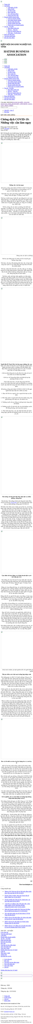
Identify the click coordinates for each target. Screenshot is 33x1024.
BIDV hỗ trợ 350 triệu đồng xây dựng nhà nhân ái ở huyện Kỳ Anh (18, 918)
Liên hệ (3, 951)
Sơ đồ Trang (7, 997)
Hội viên (3, 943)
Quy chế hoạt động (13, 75)
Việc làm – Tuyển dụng (14, 94)
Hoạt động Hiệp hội (13, 89)
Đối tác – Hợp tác (13, 91)
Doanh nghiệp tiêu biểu (14, 85)
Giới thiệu (7, 6)
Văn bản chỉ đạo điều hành (8, 945)
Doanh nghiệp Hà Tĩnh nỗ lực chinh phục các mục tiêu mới (17, 900)
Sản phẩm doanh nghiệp (14, 82)
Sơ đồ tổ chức (11, 72)
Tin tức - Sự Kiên (5, 938)
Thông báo (4, 954)
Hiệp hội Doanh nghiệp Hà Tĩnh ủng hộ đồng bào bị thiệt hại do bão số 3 (17, 910)
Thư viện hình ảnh (6, 946)
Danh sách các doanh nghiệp (16, 86)
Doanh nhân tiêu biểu (14, 83)
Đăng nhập (7, 1000)
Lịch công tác (4, 932)
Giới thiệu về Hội (12, 69)
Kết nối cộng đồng (9, 38)
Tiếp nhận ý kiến (5, 953)
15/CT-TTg (14, 502)
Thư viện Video (5, 948)
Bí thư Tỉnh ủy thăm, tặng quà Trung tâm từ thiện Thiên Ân (17, 896)
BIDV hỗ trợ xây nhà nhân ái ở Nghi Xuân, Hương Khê (17, 922)
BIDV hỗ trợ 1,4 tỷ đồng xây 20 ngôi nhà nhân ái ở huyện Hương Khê (18, 926)
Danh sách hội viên (13, 77)
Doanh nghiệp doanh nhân (11, 17)
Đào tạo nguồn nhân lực (14, 93)
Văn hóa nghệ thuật (9, 36)
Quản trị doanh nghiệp (14, 80)
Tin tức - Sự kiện (9, 26)
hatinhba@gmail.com (9, 1011)
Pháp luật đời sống (9, 34)
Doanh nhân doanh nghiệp (8, 937)
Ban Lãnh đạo (12, 74)
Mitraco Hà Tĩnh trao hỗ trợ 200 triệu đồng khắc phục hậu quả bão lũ (18, 892)
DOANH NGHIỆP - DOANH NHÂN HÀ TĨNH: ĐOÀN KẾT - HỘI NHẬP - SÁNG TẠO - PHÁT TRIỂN (16, 104)
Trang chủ (7, 4)
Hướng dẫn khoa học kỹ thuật (9, 950)
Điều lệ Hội (11, 70)
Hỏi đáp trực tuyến (6, 956)
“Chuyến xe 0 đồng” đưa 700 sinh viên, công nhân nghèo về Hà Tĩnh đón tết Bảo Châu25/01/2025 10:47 (17, 905)
